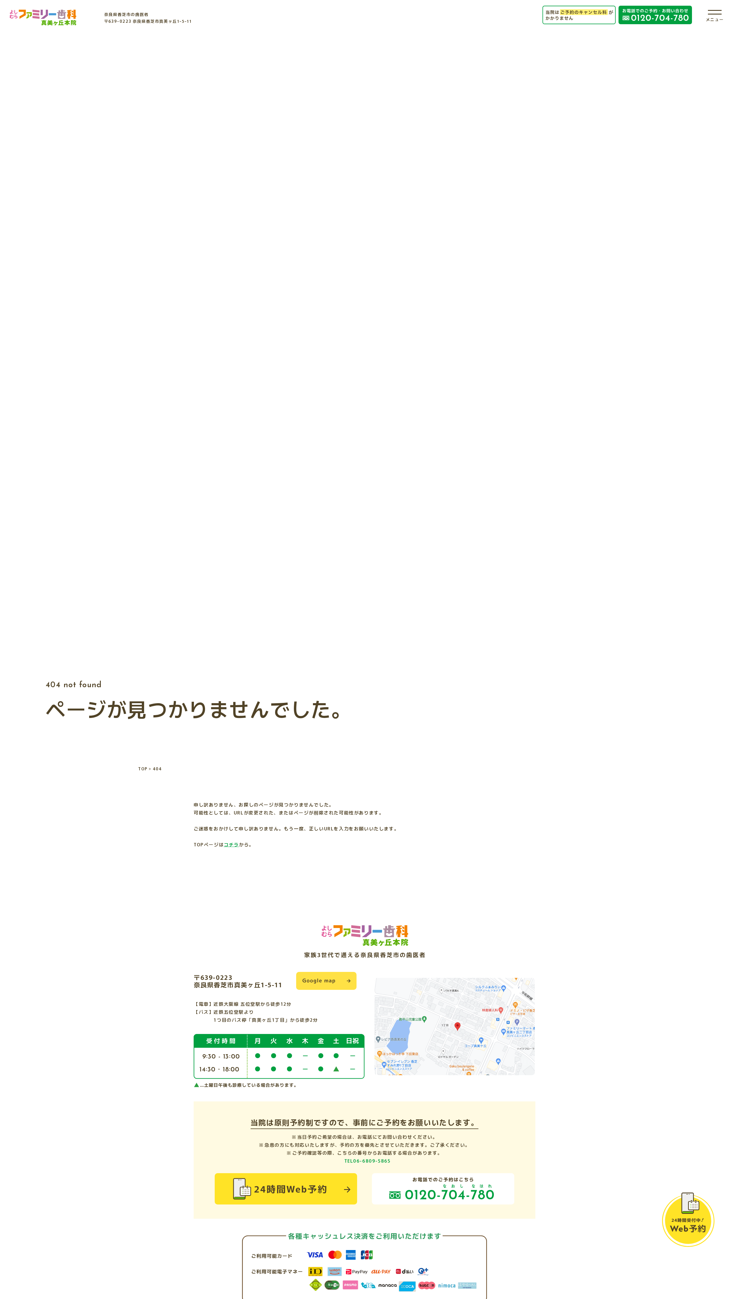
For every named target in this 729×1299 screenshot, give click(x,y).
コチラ (231, 844)
